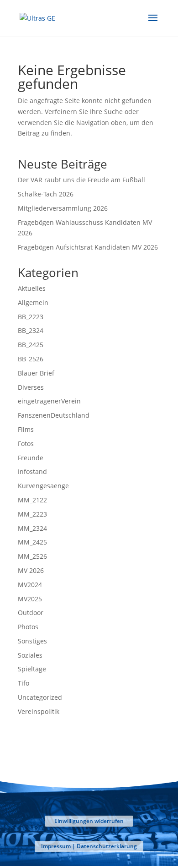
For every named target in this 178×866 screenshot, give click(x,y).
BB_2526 (30, 358)
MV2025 (30, 598)
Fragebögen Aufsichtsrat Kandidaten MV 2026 (88, 247)
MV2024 (30, 584)
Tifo (23, 683)
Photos (28, 626)
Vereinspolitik (38, 711)
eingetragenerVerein (49, 401)
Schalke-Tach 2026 (45, 194)
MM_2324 (32, 528)
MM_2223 (32, 514)
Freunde (30, 457)
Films (26, 429)
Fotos (26, 443)
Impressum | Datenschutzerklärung (89, 846)
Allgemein (33, 302)
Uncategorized (40, 697)
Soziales (30, 655)
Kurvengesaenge (43, 485)
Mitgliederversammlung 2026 (63, 208)
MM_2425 (32, 542)
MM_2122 (32, 500)
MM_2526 (32, 556)
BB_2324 (30, 330)
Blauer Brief (36, 373)
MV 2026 (31, 570)
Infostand (32, 471)
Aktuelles (32, 288)
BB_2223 (30, 316)
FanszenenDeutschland (53, 415)
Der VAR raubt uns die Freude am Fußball (81, 179)
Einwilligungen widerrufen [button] (89, 821)
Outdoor (30, 612)
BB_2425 (30, 344)
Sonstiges (32, 641)
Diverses (31, 387)
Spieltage (32, 668)
